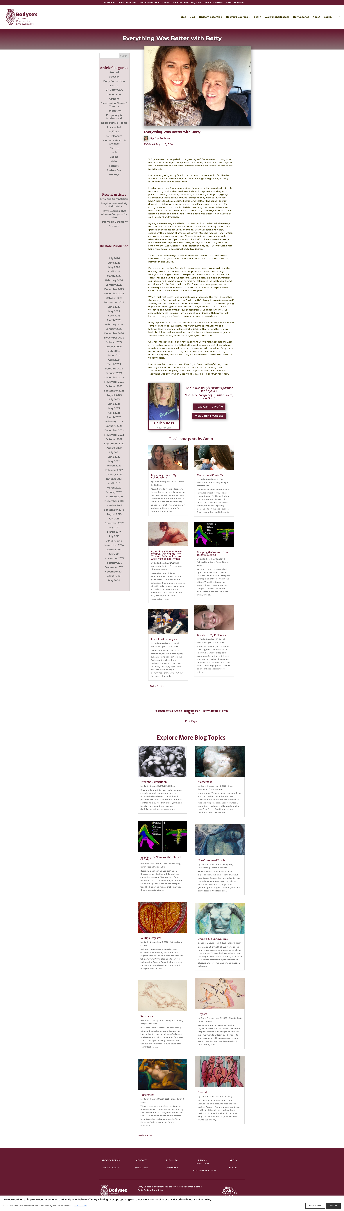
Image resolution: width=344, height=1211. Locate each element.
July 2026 (114, 258)
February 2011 (114, 575)
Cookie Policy (80, 1206)
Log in (328, 17)
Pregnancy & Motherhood (114, 117)
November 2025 (114, 293)
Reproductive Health (114, 122)
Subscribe (218, 3)
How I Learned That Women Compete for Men (114, 214)
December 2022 (114, 430)
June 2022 (114, 456)
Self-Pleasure (114, 136)
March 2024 (114, 364)
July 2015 (114, 536)
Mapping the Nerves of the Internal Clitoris (212, 553)
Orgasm (114, 98)
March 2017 (114, 531)
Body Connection (114, 81)
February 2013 (114, 562)
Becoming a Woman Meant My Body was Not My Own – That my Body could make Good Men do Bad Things (167, 555)
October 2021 (114, 478)
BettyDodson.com (127, 3)
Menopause (114, 94)
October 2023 (114, 386)
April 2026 (114, 271)
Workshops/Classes (277, 17)
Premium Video (181, 3)
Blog (193, 17)
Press (233, 1160)
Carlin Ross (163, 138)
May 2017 (114, 527)
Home (182, 17)
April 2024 (114, 359)
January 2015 (114, 540)
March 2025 (114, 320)
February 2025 (114, 324)
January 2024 (114, 373)
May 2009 (114, 580)
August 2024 (114, 346)
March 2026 (114, 275)
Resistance (146, 1016)
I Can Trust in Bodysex (164, 639)
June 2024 (114, 355)
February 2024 (114, 368)
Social (229, 3)
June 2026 (114, 262)
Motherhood (205, 781)
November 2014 (114, 545)
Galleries (166, 3)
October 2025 (114, 298)
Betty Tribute (210, 710)
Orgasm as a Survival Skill (213, 938)
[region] (172, 1203)
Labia (114, 152)
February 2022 (114, 470)
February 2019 (114, 496)
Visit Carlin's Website (209, 415)
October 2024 (114, 342)
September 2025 (114, 302)
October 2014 (114, 549)
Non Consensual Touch (211, 860)
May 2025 (114, 311)
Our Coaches (301, 17)
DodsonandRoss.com (149, 3)
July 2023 (114, 399)
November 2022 (114, 434)
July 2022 (114, 452)
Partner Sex (114, 170)
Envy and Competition (114, 199)
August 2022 (114, 448)
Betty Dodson (192, 710)
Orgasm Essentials (211, 17)
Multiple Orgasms (150, 937)
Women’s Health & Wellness (114, 142)
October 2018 (114, 505)
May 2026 (114, 267)
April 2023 (114, 412)
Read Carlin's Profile (209, 406)
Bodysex (114, 76)
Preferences (315, 1206)
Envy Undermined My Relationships (114, 205)
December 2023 (114, 377)
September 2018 (114, 509)
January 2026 (114, 284)
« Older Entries (156, 686)
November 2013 (114, 558)
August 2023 (114, 395)
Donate (207, 3)
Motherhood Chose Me (210, 475)
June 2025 (114, 306)
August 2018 (114, 514)
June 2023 (114, 403)
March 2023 (114, 417)
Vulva (114, 161)
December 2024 (114, 333)
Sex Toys (114, 174)
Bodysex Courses (237, 17)
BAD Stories (110, 3)
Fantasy (114, 165)
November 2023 (114, 381)
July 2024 (114, 351)
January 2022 (114, 474)
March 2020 (114, 487)
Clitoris (114, 148)
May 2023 (114, 408)
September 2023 (114, 390)
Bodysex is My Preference (211, 635)
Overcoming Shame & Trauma (114, 105)
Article (181, 481)
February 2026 (114, 280)
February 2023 (114, 421)
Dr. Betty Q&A (114, 89)
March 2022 (114, 465)
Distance (114, 226)
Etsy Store (196, 3)
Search (123, 56)
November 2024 (114, 337)
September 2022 (114, 443)
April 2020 (114, 483)
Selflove (114, 131)
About (316, 17)
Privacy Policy (111, 1160)
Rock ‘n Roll (114, 127)
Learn (257, 17)
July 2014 (114, 553)
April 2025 (114, 315)
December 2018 (114, 501)
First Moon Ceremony (114, 221)
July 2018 (114, 518)
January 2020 (114, 492)
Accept (333, 1206)
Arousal (114, 72)
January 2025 (114, 328)
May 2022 (114, 461)
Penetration (114, 110)
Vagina (114, 156)
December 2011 (114, 567)
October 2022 (114, 439)
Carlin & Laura (150, 786)
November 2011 (114, 571)
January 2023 (114, 425)
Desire (114, 85)
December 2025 (114, 289)
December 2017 (114, 523)
